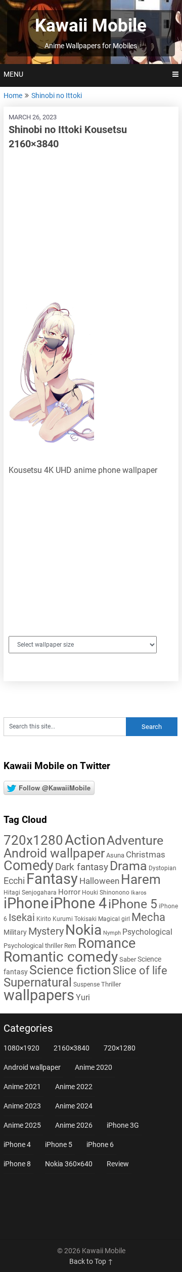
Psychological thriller (33, 945)
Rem (70, 945)
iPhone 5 (132, 904)
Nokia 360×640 (69, 1164)
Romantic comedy (61, 956)
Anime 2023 (22, 1106)
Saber (127, 959)
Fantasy (52, 878)
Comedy (29, 865)
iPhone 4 (78, 903)
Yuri (83, 997)
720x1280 (33, 840)
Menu (13, 74)
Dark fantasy (81, 867)
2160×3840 (71, 1048)
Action (85, 840)
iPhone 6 (100, 1144)
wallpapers (39, 995)
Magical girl (114, 919)
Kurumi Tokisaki (75, 919)
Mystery (46, 931)
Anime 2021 (22, 1087)
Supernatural (38, 982)
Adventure (135, 840)
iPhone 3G (123, 1125)
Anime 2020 (93, 1067)
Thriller (111, 984)
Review (118, 1164)
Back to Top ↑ (91, 1261)
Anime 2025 (22, 1125)
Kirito (43, 919)
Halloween (99, 881)
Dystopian (162, 868)
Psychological (147, 932)
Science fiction (70, 970)
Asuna (115, 855)
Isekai (22, 917)
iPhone (26, 903)
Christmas (145, 854)
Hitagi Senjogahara (30, 892)
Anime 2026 (74, 1125)
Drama (128, 865)
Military (15, 932)
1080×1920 (21, 1048)
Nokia (83, 929)
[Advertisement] (91, 224)
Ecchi (14, 880)
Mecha (148, 917)
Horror (69, 892)
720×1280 (119, 1048)
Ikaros (139, 892)
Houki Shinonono (105, 892)
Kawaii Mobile (91, 25)
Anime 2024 (74, 1106)
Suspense (86, 984)
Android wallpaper (54, 853)
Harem (141, 879)
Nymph (112, 933)
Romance (106, 943)
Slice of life (140, 970)
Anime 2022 (74, 1087)
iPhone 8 (17, 1164)
